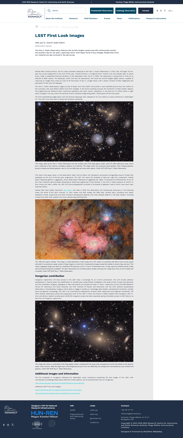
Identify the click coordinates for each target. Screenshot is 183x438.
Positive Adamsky (153, 432)
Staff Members (91, 18)
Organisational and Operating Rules (77, 416)
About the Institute (54, 18)
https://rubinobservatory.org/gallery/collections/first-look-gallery (58, 390)
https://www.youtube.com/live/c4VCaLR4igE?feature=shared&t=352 (59, 383)
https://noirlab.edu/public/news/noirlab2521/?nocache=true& (57, 393)
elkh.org (94, 414)
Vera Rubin (67, 190)
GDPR (72, 410)
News (119, 18)
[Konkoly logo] (35, 14)
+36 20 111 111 (127, 410)
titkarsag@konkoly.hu (131, 414)
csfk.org (94, 410)
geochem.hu (95, 418)
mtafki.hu (94, 422)
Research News (53, 27)
